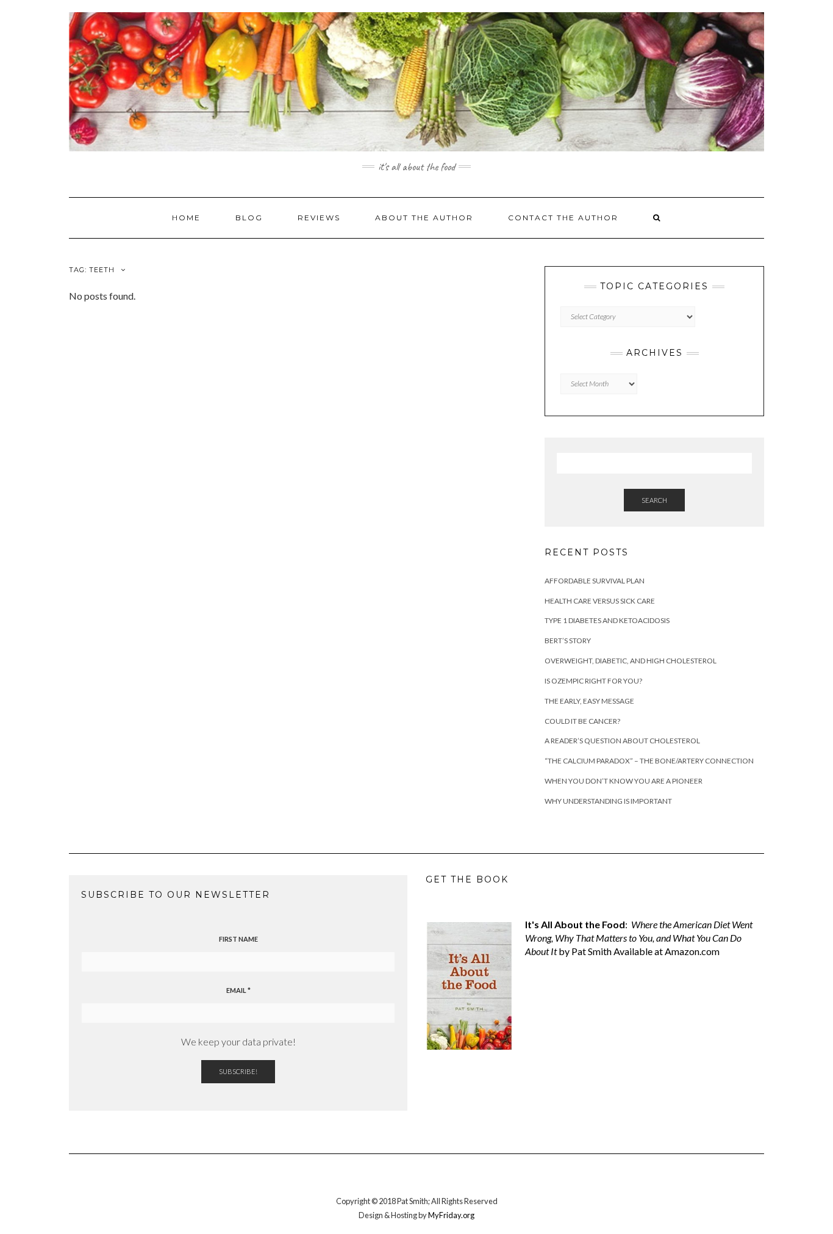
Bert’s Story (568, 640)
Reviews (319, 217)
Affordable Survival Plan (595, 580)
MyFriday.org (451, 1215)
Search (654, 500)
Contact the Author (563, 217)
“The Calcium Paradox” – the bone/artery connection (649, 760)
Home (186, 217)
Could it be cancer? (582, 721)
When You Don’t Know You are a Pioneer (624, 780)
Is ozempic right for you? (593, 680)
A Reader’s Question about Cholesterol (622, 740)
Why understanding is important (608, 801)
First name (238, 939)
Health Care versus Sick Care (600, 600)
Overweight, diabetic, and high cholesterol (631, 660)
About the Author (424, 217)
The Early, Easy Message (589, 700)
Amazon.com (692, 951)
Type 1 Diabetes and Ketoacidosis (607, 620)
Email (238, 990)
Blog (249, 217)
